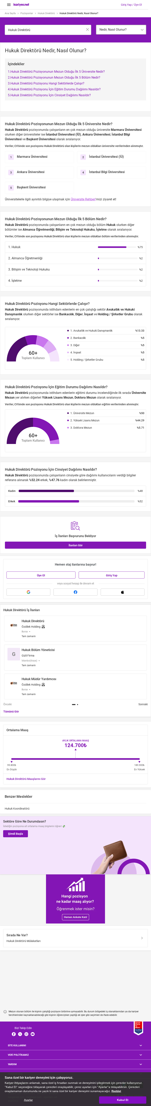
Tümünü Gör (11, 711)
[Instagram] (26, 1034)
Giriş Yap (111, 575)
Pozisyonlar (26, 13)
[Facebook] (14, 1034)
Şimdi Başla (15, 833)
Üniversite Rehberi (83, 199)
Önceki (7, 704)
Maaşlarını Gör (26, 778)
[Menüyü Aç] (8, 4)
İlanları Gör (76, 545)
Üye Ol (41, 575)
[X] (20, 1034)
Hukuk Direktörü (46, 13)
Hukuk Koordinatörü (17, 808)
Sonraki (143, 704)
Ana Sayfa (10, 13)
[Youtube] (33, 1034)
